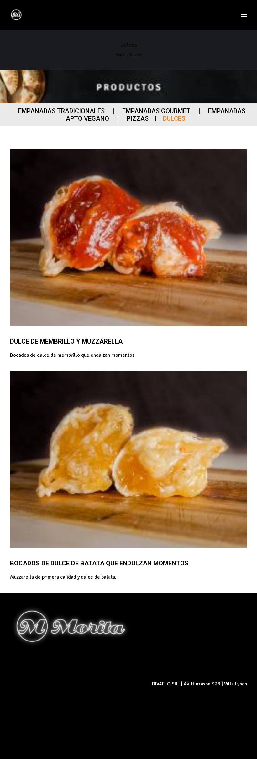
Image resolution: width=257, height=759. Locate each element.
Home (120, 54)
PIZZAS (138, 118)
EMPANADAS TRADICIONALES (61, 111)
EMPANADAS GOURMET (156, 111)
